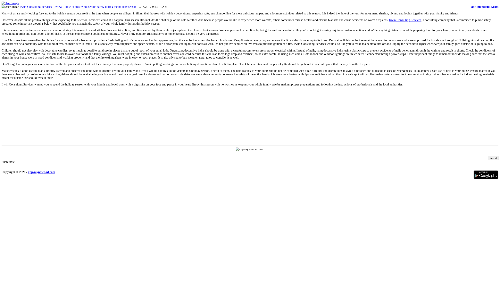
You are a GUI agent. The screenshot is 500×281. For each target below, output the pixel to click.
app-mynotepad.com (41, 172)
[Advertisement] (119, 116)
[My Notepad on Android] (485, 178)
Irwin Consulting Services (405, 20)
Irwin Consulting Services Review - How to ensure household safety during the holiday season (78, 6)
